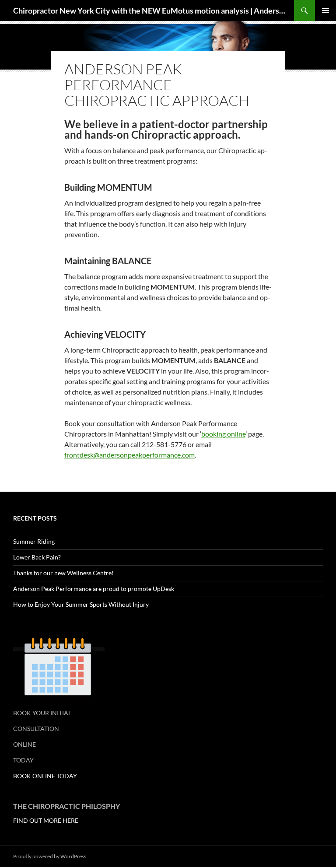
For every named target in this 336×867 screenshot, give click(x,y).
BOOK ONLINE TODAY (45, 776)
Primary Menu (325, 10)
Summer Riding (34, 541)
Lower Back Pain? (37, 557)
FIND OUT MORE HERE (45, 820)
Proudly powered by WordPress (49, 856)
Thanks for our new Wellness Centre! (63, 573)
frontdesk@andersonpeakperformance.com (129, 455)
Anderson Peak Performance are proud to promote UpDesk (93, 588)
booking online (223, 434)
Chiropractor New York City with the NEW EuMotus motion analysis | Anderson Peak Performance (149, 10)
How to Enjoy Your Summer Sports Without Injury (81, 604)
